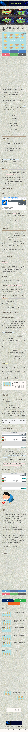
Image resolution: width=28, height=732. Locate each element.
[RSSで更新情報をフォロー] (14, 603)
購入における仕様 (13, 129)
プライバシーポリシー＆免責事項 (7, 727)
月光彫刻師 (5, 553)
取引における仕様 (13, 120)
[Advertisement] (14, 72)
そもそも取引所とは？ (12, 118)
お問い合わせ (20, 726)
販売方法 (9, 121)
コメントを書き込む (14, 710)
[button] (24, 353)
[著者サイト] (8, 600)
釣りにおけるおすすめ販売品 (15, 125)
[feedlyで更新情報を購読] (20, 600)
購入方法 (9, 127)
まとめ (9, 131)
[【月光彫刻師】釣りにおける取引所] (22, 51)
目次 (12, 115)
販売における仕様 (13, 123)
